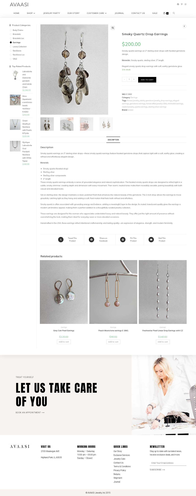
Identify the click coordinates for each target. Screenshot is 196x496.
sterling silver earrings (157, 107)
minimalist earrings (175, 104)
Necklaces (17, 51)
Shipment (118, 478)
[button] (113, 28)
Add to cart (147, 80)
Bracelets (17, 34)
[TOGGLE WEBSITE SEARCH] (174, 13)
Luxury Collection (20, 46)
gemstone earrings (137, 104)
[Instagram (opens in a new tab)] (185, 4)
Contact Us (118, 462)
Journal (117, 482)
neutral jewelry (128, 107)
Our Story (118, 451)
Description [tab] (113, 140)
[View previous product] (184, 26)
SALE (15, 59)
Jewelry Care (119, 459)
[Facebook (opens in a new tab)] (178, 4)
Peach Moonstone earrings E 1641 (113, 330)
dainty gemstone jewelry (150, 100)
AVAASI (19, 4)
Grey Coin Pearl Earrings (63, 330)
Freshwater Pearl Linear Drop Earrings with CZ (163, 330)
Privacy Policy (120, 470)
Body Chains (18, 30)
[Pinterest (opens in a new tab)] (182, 4)
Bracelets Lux (18, 38)
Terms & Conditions (122, 466)
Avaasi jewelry (133, 100)
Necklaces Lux (19, 55)
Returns (117, 474)
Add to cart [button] (64, 342)
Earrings (134, 97)
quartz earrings (141, 107)
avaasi (130, 110)
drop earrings (166, 100)
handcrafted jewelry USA (156, 104)
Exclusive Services (122, 455)
